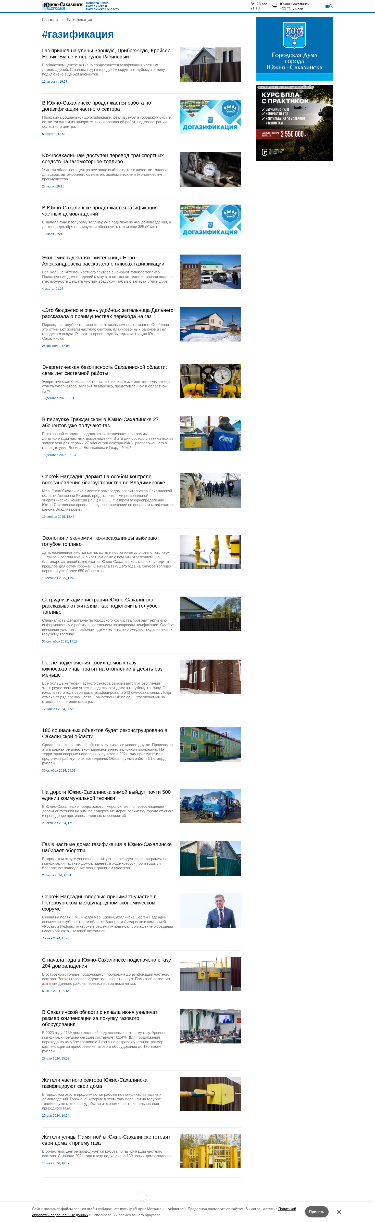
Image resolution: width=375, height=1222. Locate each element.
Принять (316, 1212)
